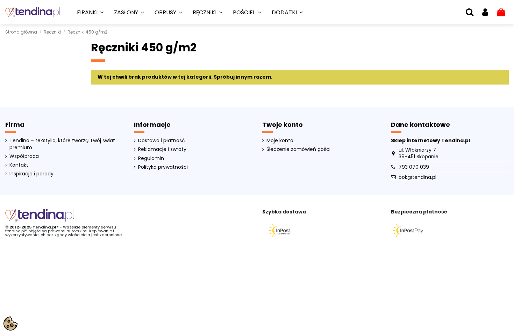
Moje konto (279, 140)
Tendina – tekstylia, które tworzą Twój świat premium (62, 144)
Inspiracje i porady (31, 173)
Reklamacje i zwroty (162, 149)
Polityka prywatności (163, 167)
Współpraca (24, 156)
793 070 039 (414, 167)
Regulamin (151, 158)
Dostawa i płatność (161, 140)
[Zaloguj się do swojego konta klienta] (485, 12)
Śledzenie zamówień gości (298, 149)
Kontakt (18, 165)
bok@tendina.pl (417, 177)
